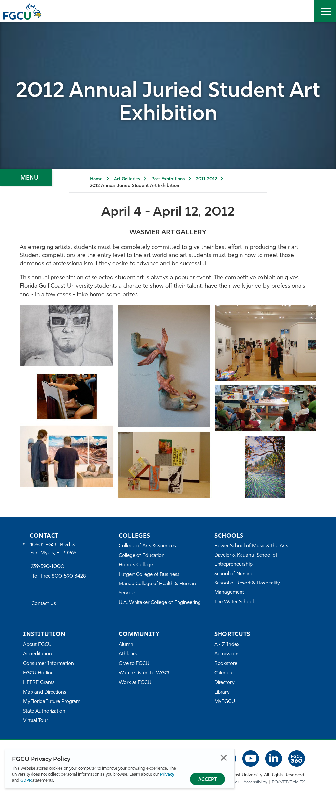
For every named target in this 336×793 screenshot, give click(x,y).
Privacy (167, 774)
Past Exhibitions (168, 179)
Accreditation (37, 654)
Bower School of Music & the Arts (251, 546)
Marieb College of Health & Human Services (157, 589)
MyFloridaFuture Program (51, 701)
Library (222, 692)
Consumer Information (48, 663)
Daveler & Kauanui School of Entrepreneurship (245, 560)
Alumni (126, 644)
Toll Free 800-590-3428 (59, 576)
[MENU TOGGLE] (325, 11)
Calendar (224, 673)
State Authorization (44, 711)
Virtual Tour (35, 720)
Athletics (128, 654)
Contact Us (44, 603)
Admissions (227, 654)
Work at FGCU (135, 682)
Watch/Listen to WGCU (145, 673)
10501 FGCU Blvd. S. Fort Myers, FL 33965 (53, 549)
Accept (207, 779)
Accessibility (255, 782)
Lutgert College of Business (149, 574)
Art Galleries (127, 179)
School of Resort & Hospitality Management (247, 588)
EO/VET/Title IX (288, 782)
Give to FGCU (134, 663)
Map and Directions (44, 692)
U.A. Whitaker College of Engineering (160, 602)
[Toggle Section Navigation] (26, 177)
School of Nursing (234, 574)
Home (96, 179)
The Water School (234, 602)
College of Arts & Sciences (147, 546)
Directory (224, 682)
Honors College (136, 565)
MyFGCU (224, 701)
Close (224, 758)
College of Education (142, 555)
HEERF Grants (39, 682)
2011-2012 (206, 179)
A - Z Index (226, 644)
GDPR (26, 780)
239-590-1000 (47, 566)
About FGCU (37, 644)
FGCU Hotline (38, 673)
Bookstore (225, 663)
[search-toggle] (303, 11)
